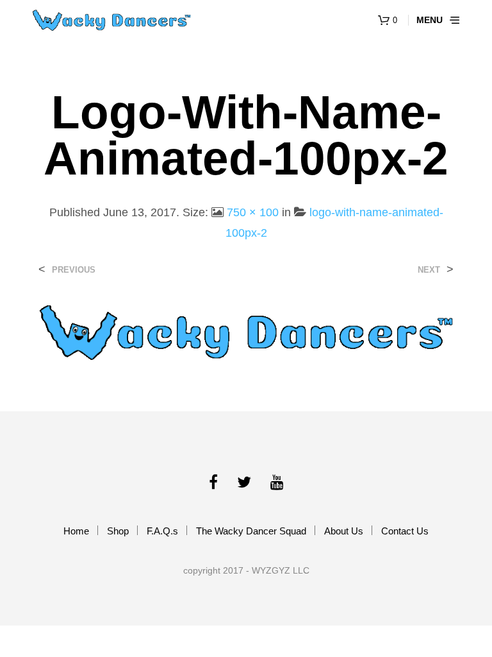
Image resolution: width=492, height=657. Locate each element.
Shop (118, 530)
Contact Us (405, 530)
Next (429, 270)
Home (76, 530)
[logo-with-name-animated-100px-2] (246, 331)
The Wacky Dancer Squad (251, 530)
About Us (343, 530)
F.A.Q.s (162, 530)
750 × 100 (253, 212)
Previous (73, 270)
